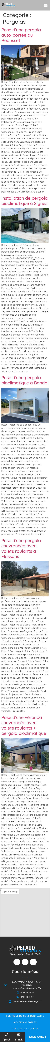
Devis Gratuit (37, 1036)
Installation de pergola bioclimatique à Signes (24, 200)
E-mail (18, 1039)
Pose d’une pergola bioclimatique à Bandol (24, 380)
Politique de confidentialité (25, 1016)
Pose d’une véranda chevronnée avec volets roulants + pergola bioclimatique (23, 725)
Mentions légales (25, 1022)
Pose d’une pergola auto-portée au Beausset (21, 35)
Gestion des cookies (25, 1028)
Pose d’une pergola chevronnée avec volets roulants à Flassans (21, 548)
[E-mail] (18, 1034)
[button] (45, 5)
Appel (6, 1039)
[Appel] (6, 1034)
